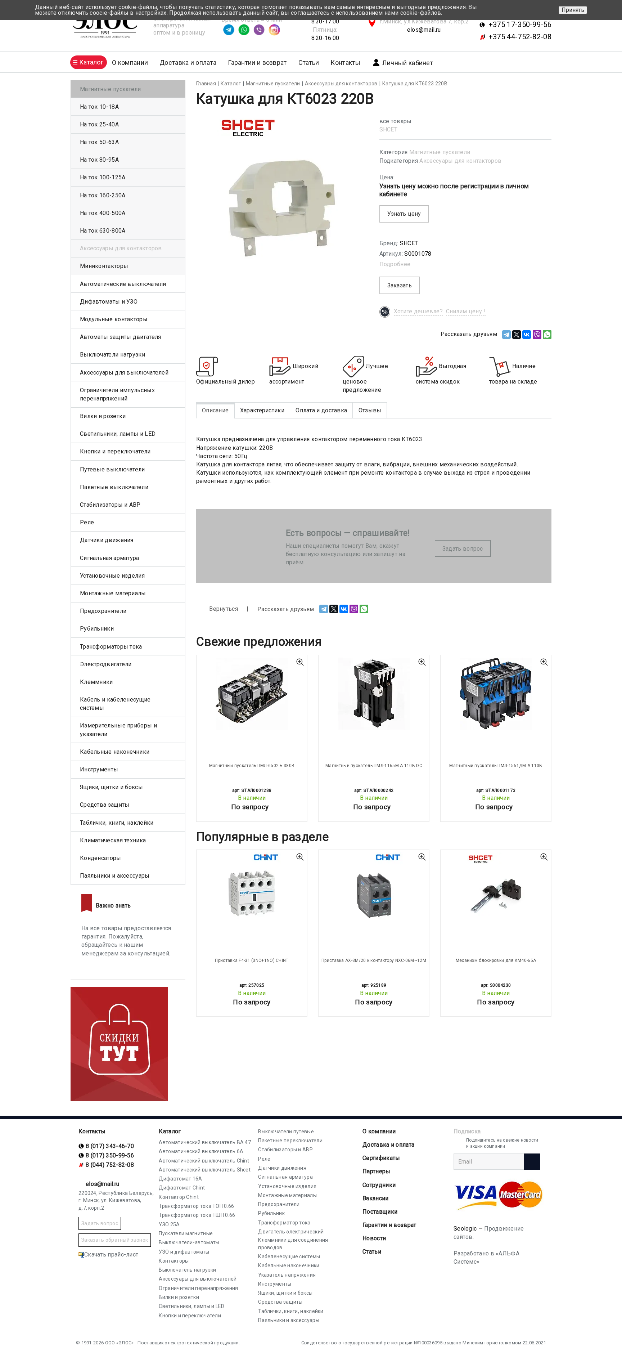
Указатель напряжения (287, 1275)
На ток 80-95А (99, 159)
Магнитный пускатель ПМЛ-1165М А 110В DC (373, 765)
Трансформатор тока (284, 1223)
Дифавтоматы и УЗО (109, 301)
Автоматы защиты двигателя (120, 336)
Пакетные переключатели (290, 1140)
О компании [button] (130, 62)
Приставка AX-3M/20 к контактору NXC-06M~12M (373, 960)
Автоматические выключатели (123, 284)
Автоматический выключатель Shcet (205, 1170)
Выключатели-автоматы (189, 1242)
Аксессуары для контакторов (460, 160)
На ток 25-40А (99, 124)
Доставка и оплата (187, 62)
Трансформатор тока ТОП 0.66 (196, 1206)
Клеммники (96, 681)
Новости (374, 1238)
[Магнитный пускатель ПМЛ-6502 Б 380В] (252, 694)
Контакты (345, 62)
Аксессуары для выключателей (124, 372)
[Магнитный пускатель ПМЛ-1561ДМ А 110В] (496, 694)
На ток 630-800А (103, 230)
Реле (87, 522)
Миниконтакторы (104, 266)
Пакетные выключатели (114, 487)
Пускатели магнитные (186, 1233)
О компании (379, 1131)
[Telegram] (506, 334)
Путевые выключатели (112, 469)
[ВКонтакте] (526, 334)
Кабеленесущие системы (289, 1256)
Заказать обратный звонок (114, 1240)
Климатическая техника (113, 840)
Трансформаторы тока (111, 646)
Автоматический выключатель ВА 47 (205, 1142)
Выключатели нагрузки (112, 354)
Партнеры (376, 1171)
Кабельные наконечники (114, 751)
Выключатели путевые (286, 1131)
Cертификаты (381, 1158)
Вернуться (223, 608)
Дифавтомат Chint (182, 1188)
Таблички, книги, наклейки (117, 822)
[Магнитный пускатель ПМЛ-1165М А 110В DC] (374, 694)
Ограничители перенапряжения (198, 1288)
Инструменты (99, 769)
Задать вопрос (462, 548)
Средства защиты (105, 804)
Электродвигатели (106, 664)
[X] (516, 334)
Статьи (308, 62)
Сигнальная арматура (109, 558)
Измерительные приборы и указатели (118, 729)
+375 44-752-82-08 (519, 36)
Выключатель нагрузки (187, 1270)
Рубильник (271, 1213)
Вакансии (375, 1198)
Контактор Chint (179, 1197)
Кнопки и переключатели (115, 451)
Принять (573, 9)
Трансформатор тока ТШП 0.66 (197, 1215)
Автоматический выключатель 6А (201, 1151)
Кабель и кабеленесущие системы (115, 703)
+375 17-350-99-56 (519, 24)
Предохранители (103, 611)
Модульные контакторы (114, 319)
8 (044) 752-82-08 (110, 1164)
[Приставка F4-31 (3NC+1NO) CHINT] (252, 888)
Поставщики (379, 1211)
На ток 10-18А (99, 106)
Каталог (170, 1131)
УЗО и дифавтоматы (184, 1252)
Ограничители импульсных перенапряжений (117, 394)
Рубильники (97, 628)
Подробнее (395, 264)
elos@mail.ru (424, 29)
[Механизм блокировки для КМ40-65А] (496, 888)
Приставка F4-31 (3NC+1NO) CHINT (251, 960)
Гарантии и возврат (257, 62)
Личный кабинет (407, 63)
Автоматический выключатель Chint (204, 1161)
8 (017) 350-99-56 (110, 1155)
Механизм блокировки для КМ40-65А (496, 960)
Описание (215, 410)
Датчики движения (107, 540)
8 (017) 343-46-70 (110, 1146)
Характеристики (262, 410)
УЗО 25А (169, 1224)
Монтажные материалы (113, 593)
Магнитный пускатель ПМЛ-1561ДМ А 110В (495, 765)
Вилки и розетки (103, 416)
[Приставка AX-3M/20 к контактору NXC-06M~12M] (374, 888)
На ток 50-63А (99, 142)
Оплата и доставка (321, 410)
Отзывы (370, 410)
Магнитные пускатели (439, 152)
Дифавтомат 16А (180, 1179)
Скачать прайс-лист (111, 1254)
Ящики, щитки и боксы (111, 787)
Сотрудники (379, 1185)
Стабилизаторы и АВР (110, 504)
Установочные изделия (112, 575)
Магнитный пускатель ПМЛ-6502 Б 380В (252, 765)
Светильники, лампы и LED (118, 433)
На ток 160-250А (103, 195)
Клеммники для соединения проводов (293, 1243)
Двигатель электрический (291, 1232)
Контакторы (174, 1261)
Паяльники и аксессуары (115, 875)
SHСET (388, 129)
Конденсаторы (100, 858)
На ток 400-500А (103, 213)
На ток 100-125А (103, 177)
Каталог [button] (91, 62)
